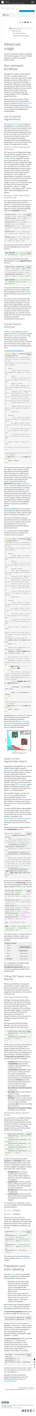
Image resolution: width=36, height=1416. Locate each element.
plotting (21, 1274)
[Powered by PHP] (25, 1411)
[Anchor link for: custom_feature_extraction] (16, 326)
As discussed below (11, 509)
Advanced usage (16, 31)
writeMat (27, 292)
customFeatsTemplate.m (15, 351)
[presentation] (26, 1203)
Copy (28, 215)
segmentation (8, 770)
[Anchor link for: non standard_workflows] (19, 68)
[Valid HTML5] (28, 1411)
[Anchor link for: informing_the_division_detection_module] (11, 1115)
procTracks (10, 1306)
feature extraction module (17, 336)
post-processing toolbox (15, 1380)
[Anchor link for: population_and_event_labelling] (25, 1269)
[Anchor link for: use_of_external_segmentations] (21, 119)
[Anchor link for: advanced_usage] (16, 48)
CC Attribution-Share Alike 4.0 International (11, 1407)
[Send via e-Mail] (25, 22)
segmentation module (14, 124)
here (19, 780)
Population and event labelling (21, 35)
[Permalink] (31, 22)
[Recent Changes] (23, 22)
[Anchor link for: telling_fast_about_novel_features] (14, 979)
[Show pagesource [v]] (34, 1359)
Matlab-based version (24, 103)
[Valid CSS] (31, 1411)
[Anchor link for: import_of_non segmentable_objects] (28, 761)
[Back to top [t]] (34, 1367)
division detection (24, 1258)
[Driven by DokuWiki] (34, 1411)
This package (21, 784)
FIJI (14, 184)
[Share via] (20, 22)
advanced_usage (10, 8)
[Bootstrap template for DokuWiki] (23, 1411)
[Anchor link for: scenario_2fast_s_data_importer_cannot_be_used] (17, 197)
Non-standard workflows (19, 33)
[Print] (28, 22)
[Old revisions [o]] (34, 1362)
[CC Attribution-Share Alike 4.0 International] (5, 1402)
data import (23, 887)
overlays (13, 1274)
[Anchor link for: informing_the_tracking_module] (29, 997)
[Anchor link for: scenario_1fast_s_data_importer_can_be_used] (15, 149)
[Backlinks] (34, 1364)
